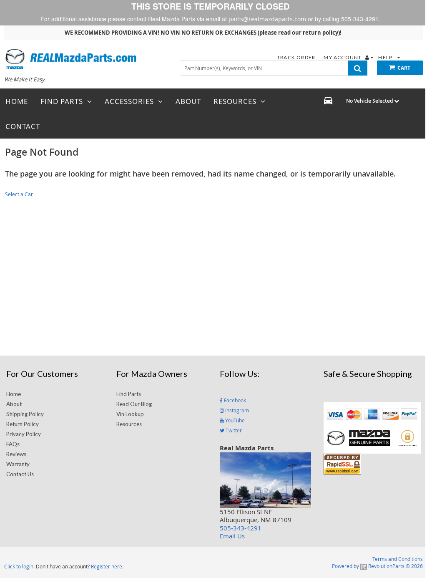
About (14, 404)
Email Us (232, 536)
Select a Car (19, 194)
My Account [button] (343, 57)
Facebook (234, 400)
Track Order (296, 57)
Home (13, 394)
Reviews (16, 454)
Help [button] (386, 57)
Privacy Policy (23, 434)
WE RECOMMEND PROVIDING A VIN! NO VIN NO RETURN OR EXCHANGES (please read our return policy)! (203, 32)
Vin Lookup (130, 414)
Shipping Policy (25, 414)
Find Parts (128, 394)
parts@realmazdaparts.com (267, 19)
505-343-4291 (240, 528)
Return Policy (22, 424)
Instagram (236, 410)
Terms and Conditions (397, 558)
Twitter (233, 430)
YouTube (234, 420)
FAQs (13, 444)
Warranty (18, 464)
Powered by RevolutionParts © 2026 (377, 566)
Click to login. (19, 566)
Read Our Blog (134, 404)
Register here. (107, 566)
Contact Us (20, 474)
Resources (129, 424)
